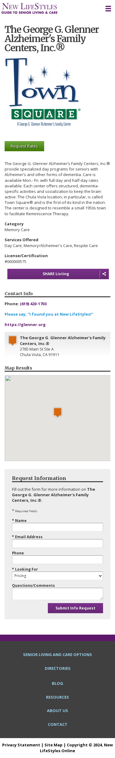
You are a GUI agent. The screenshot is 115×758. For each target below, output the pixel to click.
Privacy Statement (21, 745)
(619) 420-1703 (33, 303)
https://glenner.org (25, 324)
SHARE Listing (56, 273)
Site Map (53, 745)
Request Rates (24, 146)
